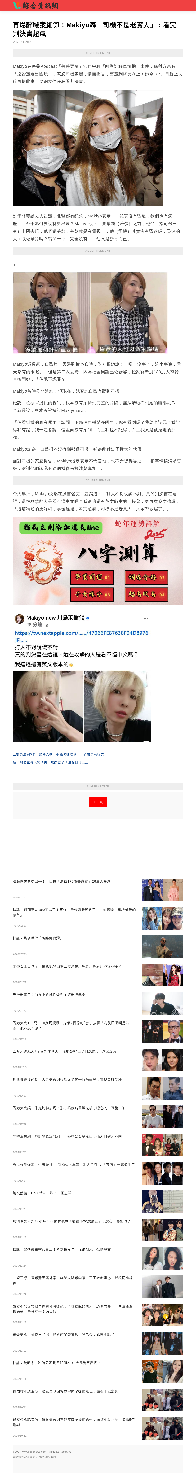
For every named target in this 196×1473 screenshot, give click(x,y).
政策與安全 (31, 1456)
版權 (53, 1456)
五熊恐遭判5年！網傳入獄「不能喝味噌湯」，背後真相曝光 (58, 754)
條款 (41, 1456)
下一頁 (98, 802)
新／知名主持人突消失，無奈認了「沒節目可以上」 (52, 762)
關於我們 (18, 1456)
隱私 (47, 1456)
